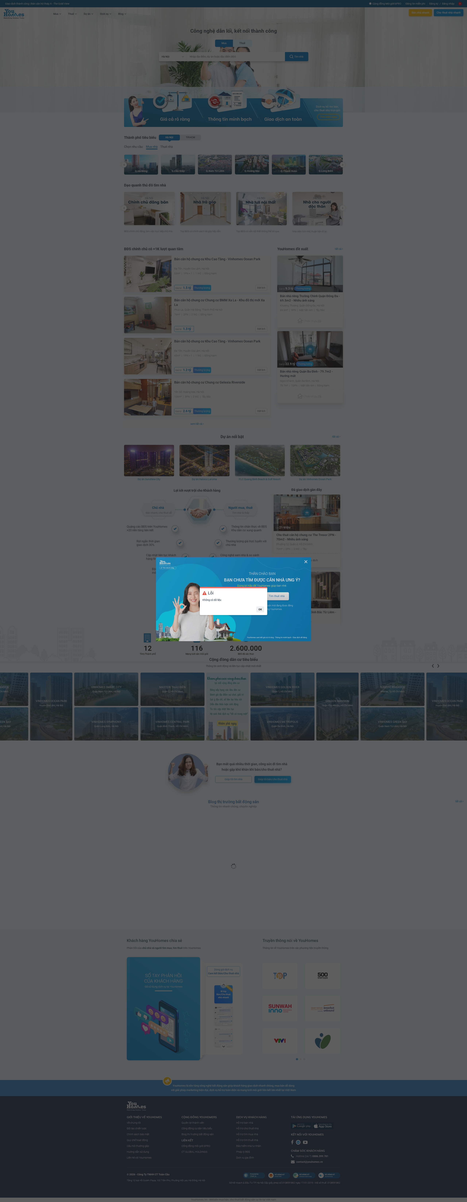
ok (260, 609)
